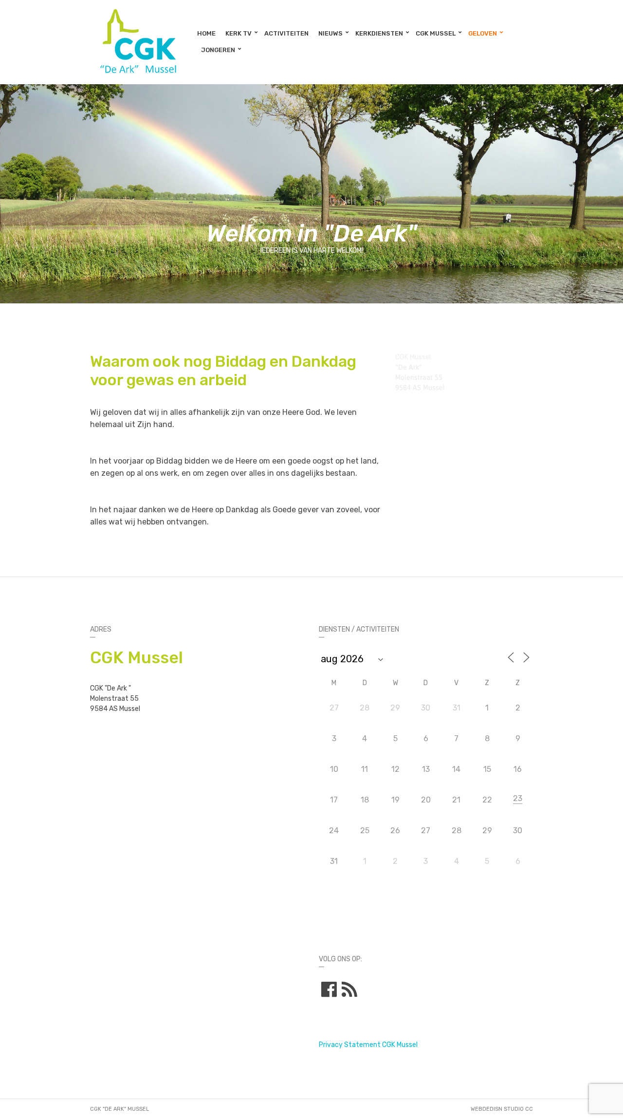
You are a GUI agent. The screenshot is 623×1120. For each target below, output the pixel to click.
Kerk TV (238, 33)
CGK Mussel (436, 33)
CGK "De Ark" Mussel (119, 1109)
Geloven (482, 33)
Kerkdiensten (379, 33)
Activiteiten (286, 33)
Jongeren (218, 50)
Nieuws (330, 33)
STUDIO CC (518, 1109)
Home (206, 33)
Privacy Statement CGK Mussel (368, 1045)
